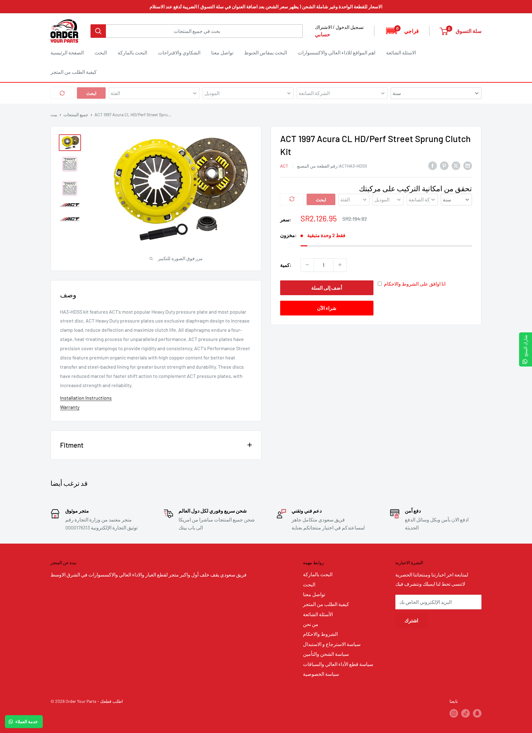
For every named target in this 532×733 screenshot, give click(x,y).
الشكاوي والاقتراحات (179, 52)
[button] (402, 31)
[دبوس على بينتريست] (444, 165)
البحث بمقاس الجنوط (265, 52)
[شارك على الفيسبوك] (432, 165)
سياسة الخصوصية (321, 674)
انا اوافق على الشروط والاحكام (414, 283)
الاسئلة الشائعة (401, 52)
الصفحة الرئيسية (67, 52)
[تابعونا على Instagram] (453, 713)
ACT (284, 165)
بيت (53, 114)
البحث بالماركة (132, 52)
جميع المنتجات (75, 114)
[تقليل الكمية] (307, 264)
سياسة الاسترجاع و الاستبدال (332, 644)
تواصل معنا (222, 52)
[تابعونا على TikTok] (465, 713)
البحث (101, 52)
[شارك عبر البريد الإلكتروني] (467, 165)
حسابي (322, 34)
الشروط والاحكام (320, 634)
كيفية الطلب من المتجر (73, 72)
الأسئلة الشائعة (318, 614)
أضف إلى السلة (326, 287)
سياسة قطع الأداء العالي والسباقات (338, 664)
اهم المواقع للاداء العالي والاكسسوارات (336, 52)
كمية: (286, 264)
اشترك (411, 620)
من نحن (310, 624)
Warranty (69, 407)
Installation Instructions (86, 398)
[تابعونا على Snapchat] (477, 713)
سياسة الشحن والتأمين (326, 654)
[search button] (98, 31)
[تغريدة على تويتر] (456, 165)
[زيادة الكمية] (339, 264)
